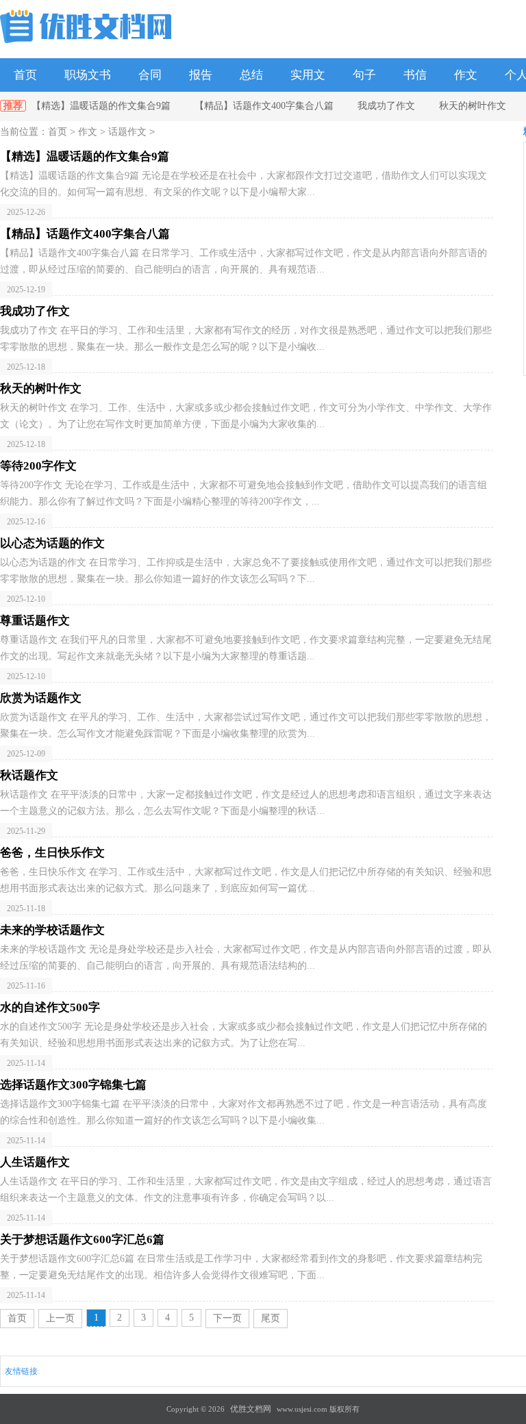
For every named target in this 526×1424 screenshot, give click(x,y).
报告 (200, 74)
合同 (150, 74)
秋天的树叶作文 (472, 106)
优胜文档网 (250, 1409)
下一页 (227, 1318)
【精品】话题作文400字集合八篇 (264, 106)
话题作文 (127, 132)
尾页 (270, 1318)
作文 (465, 74)
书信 (415, 74)
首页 (25, 74)
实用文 (307, 74)
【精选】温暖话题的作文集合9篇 (101, 106)
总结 (251, 74)
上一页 (60, 1318)
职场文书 (87, 74)
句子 (364, 74)
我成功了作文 (386, 106)
